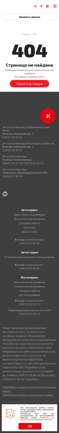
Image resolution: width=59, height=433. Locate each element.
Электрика (29, 227)
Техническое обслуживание (29, 219)
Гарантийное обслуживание (29, 214)
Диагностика (29, 231)
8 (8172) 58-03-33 (29, 304)
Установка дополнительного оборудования (29, 257)
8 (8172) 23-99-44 (29, 375)
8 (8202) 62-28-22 (29, 313)
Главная (26, 34)
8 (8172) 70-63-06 (12, 137)
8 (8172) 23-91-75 (12, 150)
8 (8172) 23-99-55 (29, 243)
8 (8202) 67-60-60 (12, 176)
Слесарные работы (29, 223)
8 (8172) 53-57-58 (12, 163)
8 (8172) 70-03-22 (33, 163)
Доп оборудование (29, 295)
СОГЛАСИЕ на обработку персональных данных (27, 395)
